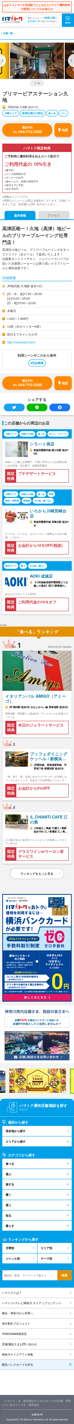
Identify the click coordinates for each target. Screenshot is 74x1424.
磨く (8, 1194)
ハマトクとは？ (12, 1293)
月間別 (10, 1248)
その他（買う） (38, 565)
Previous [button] (3, 60)
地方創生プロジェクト (16, 1323)
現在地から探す (16, 1131)
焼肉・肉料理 (12, 500)
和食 (51, 494)
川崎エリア (11, 113)
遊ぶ (8, 1174)
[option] (37, 61)
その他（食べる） (43, 500)
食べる (52, 113)
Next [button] (70, 60)
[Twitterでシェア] (14, 407)
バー (63, 113)
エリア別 (46, 1248)
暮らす (10, 1226)
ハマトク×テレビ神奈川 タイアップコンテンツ (31, 1303)
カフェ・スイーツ (58, 434)
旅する (10, 1184)
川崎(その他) (27, 434)
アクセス (54, 215)
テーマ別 (46, 1258)
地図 (65, 130)
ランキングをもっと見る (36, 873)
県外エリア (11, 565)
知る (8, 1215)
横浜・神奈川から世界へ (17, 1313)
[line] (37, 407)
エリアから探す (16, 1141)
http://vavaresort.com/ (21, 342)
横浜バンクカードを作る (17, 1364)
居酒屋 (26, 500)
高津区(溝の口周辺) (32, 113)
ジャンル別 (13, 1258)
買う (23, 565)
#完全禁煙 (37, 363)
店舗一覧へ (9, 33)
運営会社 (33, 1405)
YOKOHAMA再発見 (14, 1334)
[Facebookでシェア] (59, 407)
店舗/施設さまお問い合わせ (19, 1344)
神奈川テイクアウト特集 (17, 1354)
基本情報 (20, 215)
